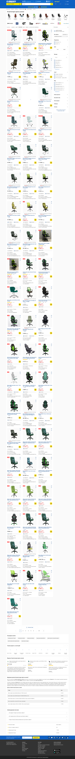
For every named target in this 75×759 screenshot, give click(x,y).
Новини (23, 744)
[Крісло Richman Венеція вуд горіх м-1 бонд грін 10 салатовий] (45, 207)
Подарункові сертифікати (42, 750)
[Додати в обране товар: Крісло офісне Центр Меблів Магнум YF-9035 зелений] (20, 30)
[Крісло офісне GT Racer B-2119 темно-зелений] (14, 121)
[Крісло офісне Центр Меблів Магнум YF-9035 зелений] (14, 36)
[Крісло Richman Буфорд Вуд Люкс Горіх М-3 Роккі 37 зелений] (30, 236)
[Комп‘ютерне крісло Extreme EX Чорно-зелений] (30, 264)
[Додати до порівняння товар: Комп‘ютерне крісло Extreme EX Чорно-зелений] (36, 260)
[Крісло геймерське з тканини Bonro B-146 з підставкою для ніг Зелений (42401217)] (30, 378)
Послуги (39, 749)
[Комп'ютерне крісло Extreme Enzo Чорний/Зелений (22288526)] (45, 264)
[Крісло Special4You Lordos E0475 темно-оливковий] (14, 64)
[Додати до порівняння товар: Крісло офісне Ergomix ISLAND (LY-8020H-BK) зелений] (36, 543)
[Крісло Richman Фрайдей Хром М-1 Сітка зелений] (45, 179)
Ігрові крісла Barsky (30, 638)
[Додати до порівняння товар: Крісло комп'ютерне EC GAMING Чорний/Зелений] (51, 232)
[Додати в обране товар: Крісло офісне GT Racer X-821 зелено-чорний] (36, 457)
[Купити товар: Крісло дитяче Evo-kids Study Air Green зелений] (35, 134)
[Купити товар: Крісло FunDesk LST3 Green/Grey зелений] (51, 77)
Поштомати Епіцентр (41, 753)
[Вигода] (57, 1)
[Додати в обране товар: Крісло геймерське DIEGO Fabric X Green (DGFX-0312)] (51, 372)
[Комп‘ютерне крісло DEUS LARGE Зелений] (30, 576)
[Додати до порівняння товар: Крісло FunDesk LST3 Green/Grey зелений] (51, 60)
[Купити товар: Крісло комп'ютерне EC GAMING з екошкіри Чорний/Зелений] (20, 276)
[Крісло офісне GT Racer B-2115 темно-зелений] (45, 121)
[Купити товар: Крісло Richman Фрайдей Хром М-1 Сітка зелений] (51, 191)
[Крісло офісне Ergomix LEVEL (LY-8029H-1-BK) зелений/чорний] (30, 64)
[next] (67, 645)
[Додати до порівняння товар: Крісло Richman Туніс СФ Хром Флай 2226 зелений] (51, 89)
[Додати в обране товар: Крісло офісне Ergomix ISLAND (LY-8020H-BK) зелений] (36, 542)
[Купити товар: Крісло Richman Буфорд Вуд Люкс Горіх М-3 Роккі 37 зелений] (35, 248)
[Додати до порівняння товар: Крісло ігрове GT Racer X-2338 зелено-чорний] (51, 401)
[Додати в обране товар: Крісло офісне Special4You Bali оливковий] (36, 315)
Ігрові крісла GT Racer (11, 638)
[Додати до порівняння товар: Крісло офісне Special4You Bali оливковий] (36, 317)
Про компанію (24, 743)
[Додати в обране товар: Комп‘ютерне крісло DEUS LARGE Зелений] (36, 570)
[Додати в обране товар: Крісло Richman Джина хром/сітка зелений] (36, 201)
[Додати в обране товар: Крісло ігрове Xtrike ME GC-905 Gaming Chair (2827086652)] (20, 514)
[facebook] (49, 737)
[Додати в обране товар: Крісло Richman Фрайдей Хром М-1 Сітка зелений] (51, 173)
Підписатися (36, 737)
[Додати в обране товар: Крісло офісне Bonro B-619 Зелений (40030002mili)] (20, 570)
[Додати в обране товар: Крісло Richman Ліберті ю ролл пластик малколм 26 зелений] (20, 144)
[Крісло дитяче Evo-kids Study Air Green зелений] (30, 121)
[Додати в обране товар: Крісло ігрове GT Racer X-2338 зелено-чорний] (51, 400)
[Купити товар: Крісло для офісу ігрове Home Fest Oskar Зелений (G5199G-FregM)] (20, 362)
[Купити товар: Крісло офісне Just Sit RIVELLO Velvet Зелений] (20, 304)
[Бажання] (60, 4)
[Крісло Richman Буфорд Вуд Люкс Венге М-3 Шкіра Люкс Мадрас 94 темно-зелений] (30, 406)
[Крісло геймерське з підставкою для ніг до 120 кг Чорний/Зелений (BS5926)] (30, 350)
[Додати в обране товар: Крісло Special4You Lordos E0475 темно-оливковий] (20, 59)
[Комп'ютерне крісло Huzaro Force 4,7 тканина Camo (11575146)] (45, 292)
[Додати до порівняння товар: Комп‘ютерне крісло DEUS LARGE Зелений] (36, 572)
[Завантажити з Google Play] (57, 753)
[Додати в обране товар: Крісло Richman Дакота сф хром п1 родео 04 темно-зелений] (51, 144)
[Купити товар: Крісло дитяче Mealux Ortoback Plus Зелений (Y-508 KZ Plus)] (51, 588)
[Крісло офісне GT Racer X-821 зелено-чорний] (30, 463)
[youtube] (52, 737)
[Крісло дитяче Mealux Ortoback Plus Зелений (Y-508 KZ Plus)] (45, 576)
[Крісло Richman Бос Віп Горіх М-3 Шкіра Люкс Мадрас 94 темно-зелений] (14, 434)
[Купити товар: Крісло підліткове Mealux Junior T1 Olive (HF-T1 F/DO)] (20, 390)
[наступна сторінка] (44, 631)
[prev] (65, 645)
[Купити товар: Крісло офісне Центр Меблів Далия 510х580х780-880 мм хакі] (35, 48)
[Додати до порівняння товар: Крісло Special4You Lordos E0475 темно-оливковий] (20, 60)
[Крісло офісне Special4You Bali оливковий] (30, 321)
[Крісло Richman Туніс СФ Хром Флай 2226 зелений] (45, 93)
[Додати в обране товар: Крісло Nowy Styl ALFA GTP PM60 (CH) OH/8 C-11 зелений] (36, 287)
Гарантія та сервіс (41, 748)
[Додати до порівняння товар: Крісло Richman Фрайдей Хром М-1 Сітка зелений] (51, 174)
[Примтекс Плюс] (38, 23)
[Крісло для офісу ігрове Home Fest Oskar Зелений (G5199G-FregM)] (14, 350)
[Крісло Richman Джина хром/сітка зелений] (30, 207)
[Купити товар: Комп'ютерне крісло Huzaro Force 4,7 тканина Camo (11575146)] (51, 304)
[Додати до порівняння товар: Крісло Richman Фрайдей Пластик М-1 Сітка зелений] (36, 174)
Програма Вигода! (41, 751)
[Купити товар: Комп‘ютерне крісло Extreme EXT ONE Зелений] (51, 362)
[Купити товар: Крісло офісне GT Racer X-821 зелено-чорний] (35, 475)
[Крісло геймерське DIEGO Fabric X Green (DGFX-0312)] (45, 378)
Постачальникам (25, 748)
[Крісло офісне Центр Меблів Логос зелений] (14, 93)
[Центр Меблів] (10, 23)
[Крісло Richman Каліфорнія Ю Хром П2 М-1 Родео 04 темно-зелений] (14, 179)
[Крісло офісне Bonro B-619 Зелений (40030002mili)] (14, 576)
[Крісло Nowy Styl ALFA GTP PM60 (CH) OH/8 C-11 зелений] (30, 292)
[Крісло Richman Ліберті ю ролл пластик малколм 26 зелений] (14, 150)
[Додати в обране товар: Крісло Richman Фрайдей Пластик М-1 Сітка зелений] (36, 173)
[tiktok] (60, 737)
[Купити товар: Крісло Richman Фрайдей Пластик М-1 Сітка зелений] (35, 191)
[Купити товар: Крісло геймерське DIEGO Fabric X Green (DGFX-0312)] (51, 390)
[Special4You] (31, 23)
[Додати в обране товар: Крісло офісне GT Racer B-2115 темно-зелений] (51, 116)
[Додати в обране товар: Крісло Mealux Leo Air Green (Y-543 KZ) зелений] (20, 201)
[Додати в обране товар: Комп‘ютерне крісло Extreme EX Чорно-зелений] (36, 259)
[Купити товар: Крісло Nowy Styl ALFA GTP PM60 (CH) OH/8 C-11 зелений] (35, 305)
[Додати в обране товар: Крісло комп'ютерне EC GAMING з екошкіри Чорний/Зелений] (20, 259)
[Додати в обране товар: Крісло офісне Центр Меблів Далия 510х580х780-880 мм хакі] (36, 30)
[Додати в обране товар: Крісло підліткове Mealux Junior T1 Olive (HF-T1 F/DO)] (20, 372)
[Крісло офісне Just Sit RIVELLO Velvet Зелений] (14, 292)
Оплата (39, 743)
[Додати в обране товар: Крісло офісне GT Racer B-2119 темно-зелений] (20, 116)
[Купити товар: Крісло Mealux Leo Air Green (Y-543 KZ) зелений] (20, 220)
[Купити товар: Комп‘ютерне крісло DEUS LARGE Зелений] (35, 588)
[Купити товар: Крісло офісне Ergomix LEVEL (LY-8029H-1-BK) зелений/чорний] (35, 77)
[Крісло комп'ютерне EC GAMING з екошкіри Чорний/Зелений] (14, 264)
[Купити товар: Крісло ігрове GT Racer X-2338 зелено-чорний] (51, 418)
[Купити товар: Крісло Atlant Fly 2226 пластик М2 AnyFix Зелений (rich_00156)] (20, 616)
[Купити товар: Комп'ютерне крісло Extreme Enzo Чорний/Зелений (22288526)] (51, 276)
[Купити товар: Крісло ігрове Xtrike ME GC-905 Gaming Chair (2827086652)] (20, 531)
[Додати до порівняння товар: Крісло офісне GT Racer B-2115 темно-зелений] (51, 117)
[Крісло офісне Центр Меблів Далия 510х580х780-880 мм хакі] (30, 36)
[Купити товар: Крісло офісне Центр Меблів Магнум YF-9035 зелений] (20, 48)
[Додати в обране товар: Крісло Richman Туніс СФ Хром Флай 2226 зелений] (51, 87)
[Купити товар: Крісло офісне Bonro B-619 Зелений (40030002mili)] (20, 588)
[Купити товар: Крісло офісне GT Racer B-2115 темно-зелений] (51, 134)
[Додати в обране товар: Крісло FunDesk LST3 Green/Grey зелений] (51, 59)
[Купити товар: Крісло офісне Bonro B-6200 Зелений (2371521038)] (51, 559)
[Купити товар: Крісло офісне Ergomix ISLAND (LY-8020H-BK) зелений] (35, 560)
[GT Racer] (24, 23)
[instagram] (54, 737)
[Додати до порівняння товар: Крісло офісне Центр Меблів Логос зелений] (20, 89)
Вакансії (23, 747)
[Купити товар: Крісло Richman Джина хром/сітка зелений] (35, 220)
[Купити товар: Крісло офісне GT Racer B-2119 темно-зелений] (20, 134)
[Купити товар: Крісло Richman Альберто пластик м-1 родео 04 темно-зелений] (35, 163)
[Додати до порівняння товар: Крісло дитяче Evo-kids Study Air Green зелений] (36, 117)
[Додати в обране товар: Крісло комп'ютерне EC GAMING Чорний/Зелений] (51, 230)
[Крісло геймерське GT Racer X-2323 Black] (45, 321)
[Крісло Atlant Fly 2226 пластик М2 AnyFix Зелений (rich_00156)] (14, 604)
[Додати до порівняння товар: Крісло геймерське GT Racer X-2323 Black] (51, 317)
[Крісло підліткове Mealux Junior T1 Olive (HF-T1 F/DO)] (14, 378)
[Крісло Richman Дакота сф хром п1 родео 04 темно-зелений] (45, 150)
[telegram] (62, 737)
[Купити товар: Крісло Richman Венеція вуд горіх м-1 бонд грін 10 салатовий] (51, 220)
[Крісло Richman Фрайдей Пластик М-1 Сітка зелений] (30, 179)
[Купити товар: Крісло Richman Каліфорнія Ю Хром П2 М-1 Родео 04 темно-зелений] (20, 191)
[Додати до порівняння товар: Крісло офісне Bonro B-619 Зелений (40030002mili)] (20, 572)
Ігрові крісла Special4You (41, 638)
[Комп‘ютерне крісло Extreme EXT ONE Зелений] (45, 350)
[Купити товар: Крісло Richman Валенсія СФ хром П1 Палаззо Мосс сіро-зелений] (20, 248)
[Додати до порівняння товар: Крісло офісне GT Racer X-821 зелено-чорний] (36, 459)
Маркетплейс (24, 749)
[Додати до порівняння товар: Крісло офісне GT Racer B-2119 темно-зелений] (20, 117)
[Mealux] (45, 23)
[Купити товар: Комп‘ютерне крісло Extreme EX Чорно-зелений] (35, 276)
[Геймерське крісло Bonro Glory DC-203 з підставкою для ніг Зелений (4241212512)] (14, 406)
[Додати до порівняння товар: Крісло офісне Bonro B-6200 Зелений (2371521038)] (51, 543)
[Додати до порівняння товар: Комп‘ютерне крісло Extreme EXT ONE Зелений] (51, 345)
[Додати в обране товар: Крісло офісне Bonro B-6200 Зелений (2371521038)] (51, 542)
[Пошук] (51, 4)
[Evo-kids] (59, 23)
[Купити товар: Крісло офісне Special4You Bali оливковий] (35, 333)
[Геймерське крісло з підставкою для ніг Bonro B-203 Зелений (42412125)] (45, 463)
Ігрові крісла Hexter (21, 638)
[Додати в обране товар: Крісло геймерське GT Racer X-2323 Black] (51, 315)
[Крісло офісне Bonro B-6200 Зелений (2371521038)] (45, 547)
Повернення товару (41, 747)
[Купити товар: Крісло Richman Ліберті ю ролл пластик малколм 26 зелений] (20, 163)
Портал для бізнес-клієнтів (58, 744)
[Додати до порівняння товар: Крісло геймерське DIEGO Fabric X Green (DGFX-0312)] (51, 373)
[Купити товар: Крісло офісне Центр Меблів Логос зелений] (20, 105)
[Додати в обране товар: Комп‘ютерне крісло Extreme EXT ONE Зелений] (51, 344)
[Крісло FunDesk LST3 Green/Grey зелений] (45, 64)
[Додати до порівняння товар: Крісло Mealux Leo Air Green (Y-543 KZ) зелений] (20, 203)
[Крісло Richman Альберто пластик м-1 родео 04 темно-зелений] (30, 150)
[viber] (57, 737)
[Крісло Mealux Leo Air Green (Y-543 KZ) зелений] (14, 207)
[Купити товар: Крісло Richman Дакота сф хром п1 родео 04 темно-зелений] (51, 163)
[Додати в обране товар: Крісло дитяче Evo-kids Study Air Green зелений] (36, 116)
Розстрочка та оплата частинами (43, 744)
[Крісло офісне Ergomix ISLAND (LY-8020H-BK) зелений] (30, 547)
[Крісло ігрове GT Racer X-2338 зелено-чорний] (45, 406)
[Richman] (52, 23)
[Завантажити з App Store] (57, 750)
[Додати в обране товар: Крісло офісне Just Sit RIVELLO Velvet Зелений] (20, 287)
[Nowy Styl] (17, 23)
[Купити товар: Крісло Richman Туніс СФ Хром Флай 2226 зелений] (51, 105)
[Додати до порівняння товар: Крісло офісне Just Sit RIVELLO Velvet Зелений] (20, 288)
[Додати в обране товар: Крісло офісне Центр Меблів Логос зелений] (20, 87)
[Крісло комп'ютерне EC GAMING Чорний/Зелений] (45, 236)
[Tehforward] (66, 23)
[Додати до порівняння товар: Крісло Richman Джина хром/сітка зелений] (36, 203)
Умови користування (57, 743)
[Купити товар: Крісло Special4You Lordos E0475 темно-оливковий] (20, 77)
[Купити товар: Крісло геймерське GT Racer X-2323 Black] (51, 333)
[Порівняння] (55, 4)
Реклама (23, 750)
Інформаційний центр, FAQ (11, 743)
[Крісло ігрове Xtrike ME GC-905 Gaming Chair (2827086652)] (14, 519)
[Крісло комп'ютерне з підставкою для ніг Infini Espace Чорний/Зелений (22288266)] (14, 321)
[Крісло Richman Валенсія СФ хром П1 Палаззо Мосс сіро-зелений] (14, 236)
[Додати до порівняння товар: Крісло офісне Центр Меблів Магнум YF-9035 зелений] (20, 31)
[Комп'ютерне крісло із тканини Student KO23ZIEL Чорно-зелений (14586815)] (45, 36)
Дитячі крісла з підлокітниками (53, 638)
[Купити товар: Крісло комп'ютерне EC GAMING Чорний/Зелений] (51, 248)
